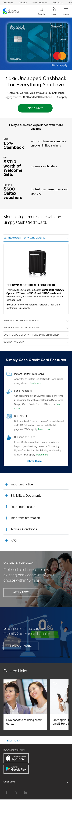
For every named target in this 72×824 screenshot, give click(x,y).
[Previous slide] (9, 704)
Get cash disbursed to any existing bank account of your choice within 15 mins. (29, 575)
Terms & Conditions (23, 529)
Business (58, 2)
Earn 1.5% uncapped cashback (21, 320)
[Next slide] (63, 704)
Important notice (21, 484)
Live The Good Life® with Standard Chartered (31, 335)
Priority (23, 2)
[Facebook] (6, 792)
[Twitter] (16, 792)
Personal (8, 2)
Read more (35, 383)
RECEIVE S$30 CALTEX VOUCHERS (21, 328)
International (40, 2)
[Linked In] (25, 792)
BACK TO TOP (14, 741)
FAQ (13, 540)
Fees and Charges (22, 506)
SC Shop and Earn (13, 342)
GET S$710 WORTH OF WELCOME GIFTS (24, 238)
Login (53, 14)
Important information (25, 518)
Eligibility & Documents (25, 495)
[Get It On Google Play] (16, 769)
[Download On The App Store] (16, 758)
